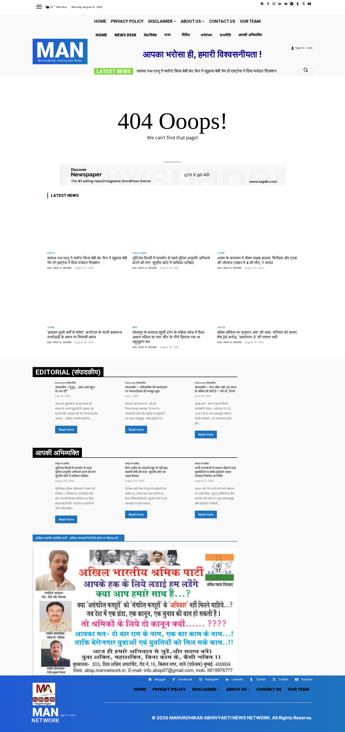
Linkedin (237, 679)
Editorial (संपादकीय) (65, 382)
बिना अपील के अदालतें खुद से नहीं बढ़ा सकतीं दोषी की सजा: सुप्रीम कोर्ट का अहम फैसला (146, 472)
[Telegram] (292, 4)
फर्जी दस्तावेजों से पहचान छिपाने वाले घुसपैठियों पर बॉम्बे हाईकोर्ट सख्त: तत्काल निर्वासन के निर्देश (215, 472)
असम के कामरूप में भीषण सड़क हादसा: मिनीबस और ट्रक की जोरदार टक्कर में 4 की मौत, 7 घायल (257, 260)
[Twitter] (304, 4)
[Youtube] (309, 4)
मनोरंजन (51, 253)
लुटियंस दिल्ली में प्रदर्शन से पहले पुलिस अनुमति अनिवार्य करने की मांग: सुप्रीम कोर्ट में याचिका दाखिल (171, 260)
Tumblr (261, 679)
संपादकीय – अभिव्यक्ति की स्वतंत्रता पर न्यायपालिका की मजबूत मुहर (146, 389)
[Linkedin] (280, 4)
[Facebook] (268, 4)
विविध (134, 327)
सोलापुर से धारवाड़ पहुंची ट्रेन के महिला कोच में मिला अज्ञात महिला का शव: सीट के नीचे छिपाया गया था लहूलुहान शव (168, 337)
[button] (305, 69)
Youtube (306, 679)
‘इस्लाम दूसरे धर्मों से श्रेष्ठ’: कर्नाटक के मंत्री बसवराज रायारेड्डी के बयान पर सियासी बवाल (84, 334)
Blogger (160, 679)
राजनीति (221, 253)
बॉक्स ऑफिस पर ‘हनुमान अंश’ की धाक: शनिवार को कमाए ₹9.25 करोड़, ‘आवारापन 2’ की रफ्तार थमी (257, 334)
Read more (66, 429)
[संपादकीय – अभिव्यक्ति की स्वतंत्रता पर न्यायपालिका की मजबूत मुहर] (112, 391)
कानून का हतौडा (139, 253)
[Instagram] (274, 4)
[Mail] (286, 4)
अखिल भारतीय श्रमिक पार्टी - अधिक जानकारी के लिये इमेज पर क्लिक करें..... (78, 538)
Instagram (212, 679)
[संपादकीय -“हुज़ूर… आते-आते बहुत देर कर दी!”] (42, 391)
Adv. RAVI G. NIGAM (59, 267)
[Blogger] (262, 4)
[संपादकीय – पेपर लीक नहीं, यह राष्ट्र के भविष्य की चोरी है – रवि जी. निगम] (182, 391)
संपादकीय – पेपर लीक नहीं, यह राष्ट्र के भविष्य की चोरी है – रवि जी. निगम (216, 389)
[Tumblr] (297, 4)
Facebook (185, 679)
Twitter (283, 679)
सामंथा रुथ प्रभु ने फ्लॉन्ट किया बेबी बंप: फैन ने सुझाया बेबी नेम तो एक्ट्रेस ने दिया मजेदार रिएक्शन (206, 70)
